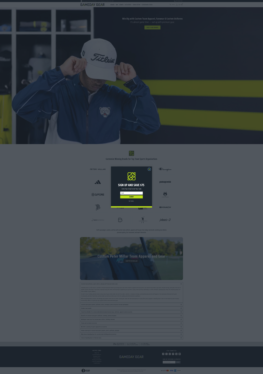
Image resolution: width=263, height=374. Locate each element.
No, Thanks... (131, 201)
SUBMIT (131, 197)
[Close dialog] (149, 169)
